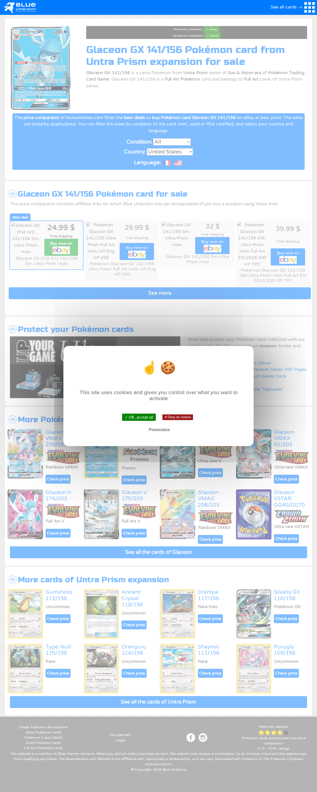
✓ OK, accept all (139, 417)
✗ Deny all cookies (177, 417)
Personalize (159, 430)
